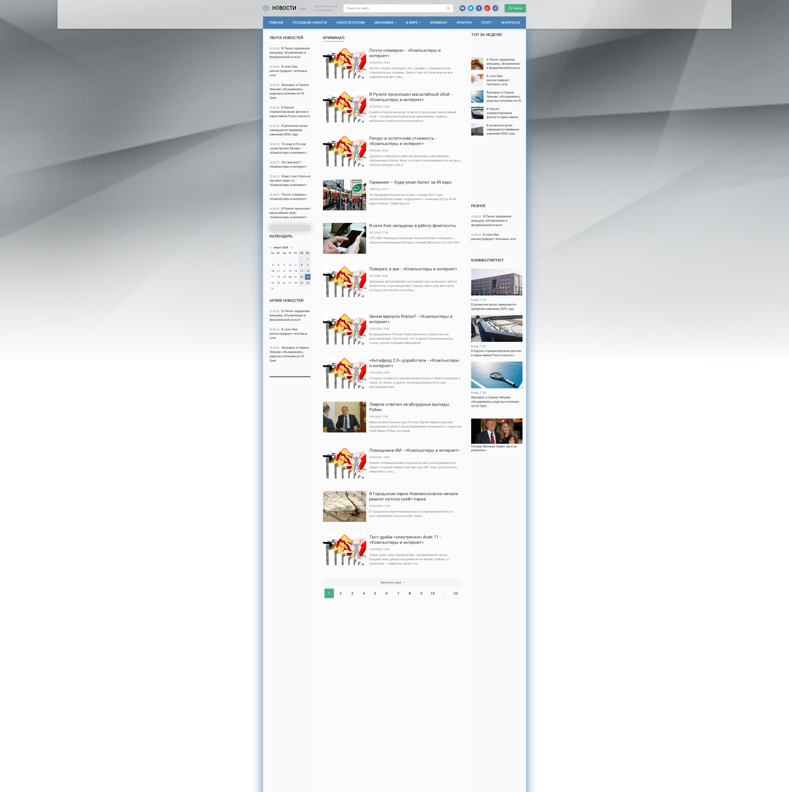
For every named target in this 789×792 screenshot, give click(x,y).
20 (289, 277)
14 (295, 271)
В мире (412, 22)
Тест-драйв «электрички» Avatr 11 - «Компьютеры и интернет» (405, 540)
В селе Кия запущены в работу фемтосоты (412, 225)
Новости (289, 8)
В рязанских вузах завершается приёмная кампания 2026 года (288, 130)
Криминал (438, 22)
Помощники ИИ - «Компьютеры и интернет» (414, 450)
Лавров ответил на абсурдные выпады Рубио (409, 407)
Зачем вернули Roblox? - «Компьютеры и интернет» (411, 319)
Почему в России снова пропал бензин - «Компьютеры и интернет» (288, 148)
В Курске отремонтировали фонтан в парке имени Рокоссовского (290, 112)
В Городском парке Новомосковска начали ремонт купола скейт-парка (413, 496)
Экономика (383, 22)
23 (456, 593)
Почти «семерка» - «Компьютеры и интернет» (289, 197)
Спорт (486, 22)
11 (278, 271)
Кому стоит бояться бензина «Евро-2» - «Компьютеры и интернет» (290, 180)
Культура (464, 22)
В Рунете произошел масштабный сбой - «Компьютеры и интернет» (290, 213)
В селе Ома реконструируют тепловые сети (288, 71)
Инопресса (510, 22)
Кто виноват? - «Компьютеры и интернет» (288, 164)
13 (289, 271)
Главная (276, 22)
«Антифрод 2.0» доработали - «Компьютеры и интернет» (414, 363)
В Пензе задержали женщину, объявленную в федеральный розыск (290, 52)
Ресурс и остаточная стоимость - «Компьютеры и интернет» (403, 141)
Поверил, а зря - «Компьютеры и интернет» (413, 268)
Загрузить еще (390, 582)
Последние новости (310, 22)
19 (284, 277)
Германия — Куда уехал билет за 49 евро (410, 182)
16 (307, 271)
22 (301, 277)
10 (272, 271)
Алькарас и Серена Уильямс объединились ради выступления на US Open (289, 91)
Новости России (351, 22)
